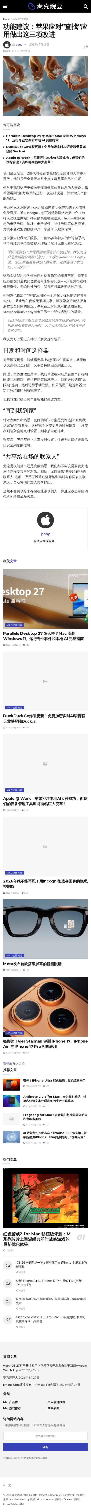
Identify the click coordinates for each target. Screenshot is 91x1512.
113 (27, 645)
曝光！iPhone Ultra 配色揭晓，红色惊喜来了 (54, 1080)
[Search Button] (86, 6)
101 (47, 1086)
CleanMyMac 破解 (13, 1503)
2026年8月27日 (33, 1086)
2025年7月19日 (39, 44)
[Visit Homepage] (45, 6)
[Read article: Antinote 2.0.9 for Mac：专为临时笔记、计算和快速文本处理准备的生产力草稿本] (11, 1101)
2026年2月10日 (13, 727)
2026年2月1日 (12, 810)
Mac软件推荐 (20, 19)
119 (26, 893)
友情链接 (69, 1494)
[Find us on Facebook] (4, 1485)
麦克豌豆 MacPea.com (24, 1494)
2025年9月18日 (13, 970)
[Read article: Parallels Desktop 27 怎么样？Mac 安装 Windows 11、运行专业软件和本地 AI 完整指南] (45, 599)
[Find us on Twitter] (9, 1485)
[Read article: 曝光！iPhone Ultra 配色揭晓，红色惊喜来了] (11, 1085)
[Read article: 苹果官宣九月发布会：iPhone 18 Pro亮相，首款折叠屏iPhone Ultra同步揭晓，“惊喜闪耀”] (11, 1137)
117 (26, 810)
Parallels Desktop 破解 (22, 1499)
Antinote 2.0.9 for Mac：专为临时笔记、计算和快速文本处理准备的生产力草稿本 (54, 1099)
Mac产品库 (10, 1402)
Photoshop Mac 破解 (48, 1499)
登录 (9, 1063)
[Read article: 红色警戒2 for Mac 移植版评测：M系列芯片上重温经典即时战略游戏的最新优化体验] (45, 1198)
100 (47, 1106)
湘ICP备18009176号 (50, 1494)
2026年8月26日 (13, 645)
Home (6, 19)
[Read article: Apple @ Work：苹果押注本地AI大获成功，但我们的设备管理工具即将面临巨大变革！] (45, 764)
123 (27, 970)
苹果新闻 (53, 1408)
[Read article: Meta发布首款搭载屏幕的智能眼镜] (45, 929)
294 (27, 1052)
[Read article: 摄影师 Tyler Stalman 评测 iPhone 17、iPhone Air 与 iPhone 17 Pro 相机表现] (45, 1007)
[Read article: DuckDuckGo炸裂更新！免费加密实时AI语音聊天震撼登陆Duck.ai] (45, 681)
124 (27, 727)
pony (19, 44)
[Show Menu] (5, 6)
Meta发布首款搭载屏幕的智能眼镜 (32, 964)
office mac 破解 (70, 1499)
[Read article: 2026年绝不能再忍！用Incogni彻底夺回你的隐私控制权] (45, 847)
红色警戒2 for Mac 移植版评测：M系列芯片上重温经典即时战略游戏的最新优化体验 (37, 1239)
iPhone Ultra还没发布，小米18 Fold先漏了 (31, 1384)
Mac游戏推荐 (12, 1408)
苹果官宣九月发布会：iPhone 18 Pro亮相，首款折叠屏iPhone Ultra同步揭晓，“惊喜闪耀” (55, 1135)
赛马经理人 (10, 1377)
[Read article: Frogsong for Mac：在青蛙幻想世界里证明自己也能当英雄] (11, 1119)
